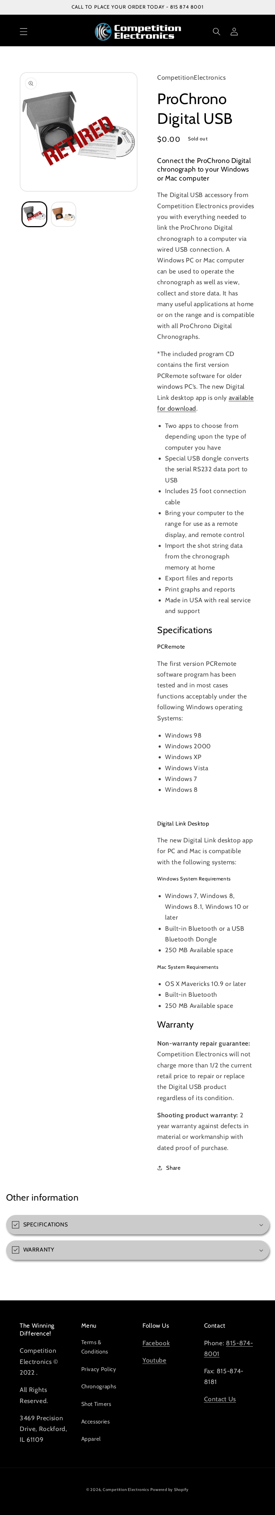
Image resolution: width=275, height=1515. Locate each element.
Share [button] (173, 1167)
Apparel (91, 1438)
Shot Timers (96, 1404)
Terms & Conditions (94, 1347)
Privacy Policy (98, 1369)
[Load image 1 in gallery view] (34, 214)
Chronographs (98, 1386)
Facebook (156, 1343)
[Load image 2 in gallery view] (63, 214)
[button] (23, 31)
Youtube (155, 1360)
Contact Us (220, 1399)
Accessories (95, 1421)
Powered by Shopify (169, 1489)
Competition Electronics (126, 1489)
